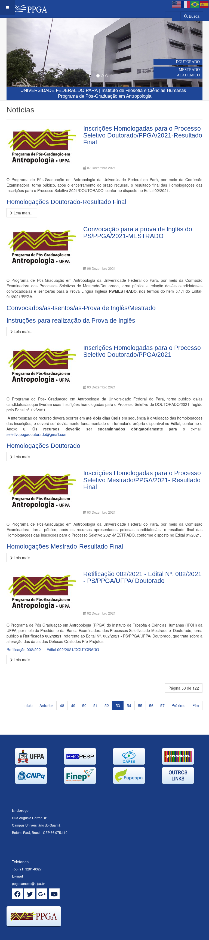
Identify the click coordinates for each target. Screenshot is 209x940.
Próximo (178, 705)
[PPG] (23, 7)
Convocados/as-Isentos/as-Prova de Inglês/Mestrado (81, 308)
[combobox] (172, 14)
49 (73, 705)
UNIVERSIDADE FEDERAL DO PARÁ (59, 90)
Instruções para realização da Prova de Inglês (71, 320)
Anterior (46, 705)
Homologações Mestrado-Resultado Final (65, 546)
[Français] (185, 4)
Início (28, 705)
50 (84, 705)
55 (140, 705)
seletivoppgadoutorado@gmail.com (37, 434)
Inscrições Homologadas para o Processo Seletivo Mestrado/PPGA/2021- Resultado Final (142, 479)
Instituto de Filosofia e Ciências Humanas (144, 90)
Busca (193, 16)
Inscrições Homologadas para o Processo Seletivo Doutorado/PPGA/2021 (142, 351)
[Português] (195, 4)
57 (162, 705)
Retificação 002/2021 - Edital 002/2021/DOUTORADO (53, 649)
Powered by (31, 933)
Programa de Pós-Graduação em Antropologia (104, 96)
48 (62, 705)
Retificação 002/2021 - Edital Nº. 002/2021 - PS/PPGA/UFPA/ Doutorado (142, 577)
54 (129, 705)
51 (95, 705)
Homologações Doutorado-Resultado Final (66, 201)
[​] (17, 893)
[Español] (204, 4)
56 (151, 705)
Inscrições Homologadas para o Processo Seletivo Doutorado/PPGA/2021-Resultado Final (142, 135)
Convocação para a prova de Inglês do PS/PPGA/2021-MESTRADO (137, 233)
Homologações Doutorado (43, 445)
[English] (176, 4)
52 (106, 705)
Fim (195, 705)
